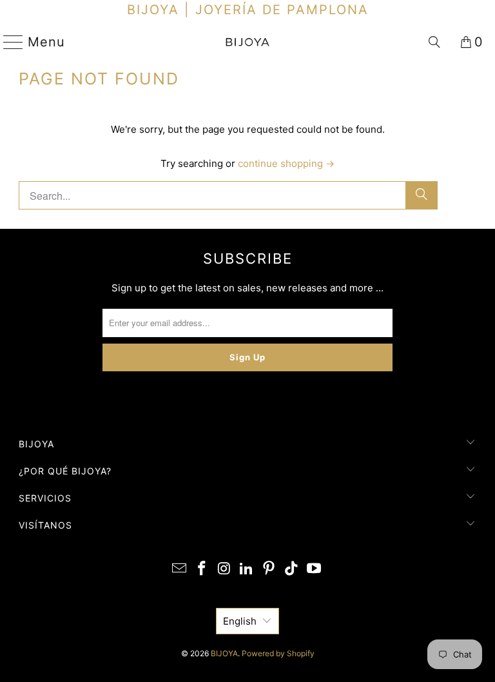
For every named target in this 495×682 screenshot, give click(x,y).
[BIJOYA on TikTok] (292, 569)
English (240, 621)
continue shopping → (286, 163)
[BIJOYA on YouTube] (314, 569)
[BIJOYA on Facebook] (202, 569)
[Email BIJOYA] (179, 569)
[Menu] (8, 42)
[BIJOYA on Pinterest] (269, 569)
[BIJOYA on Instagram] (224, 569)
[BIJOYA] (247, 42)
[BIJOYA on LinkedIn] (247, 569)
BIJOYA (224, 653)
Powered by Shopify (278, 653)
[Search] (434, 42)
